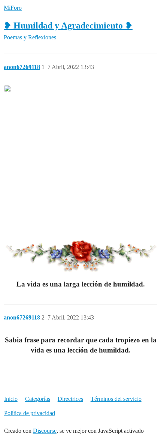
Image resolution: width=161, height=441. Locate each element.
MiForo (13, 7)
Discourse (45, 431)
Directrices (70, 399)
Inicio (11, 399)
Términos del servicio (116, 399)
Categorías (37, 399)
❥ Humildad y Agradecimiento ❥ (68, 25)
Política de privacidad (29, 413)
